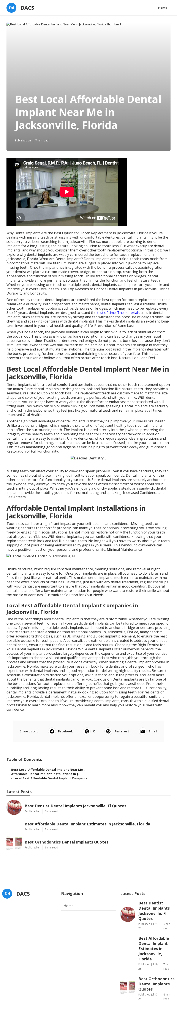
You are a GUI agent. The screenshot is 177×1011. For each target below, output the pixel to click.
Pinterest (121, 731)
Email (153, 731)
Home (162, 8)
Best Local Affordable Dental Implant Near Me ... (48, 770)
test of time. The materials (118, 312)
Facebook (65, 731)
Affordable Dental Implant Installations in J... (46, 774)
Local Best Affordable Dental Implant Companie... (51, 778)
